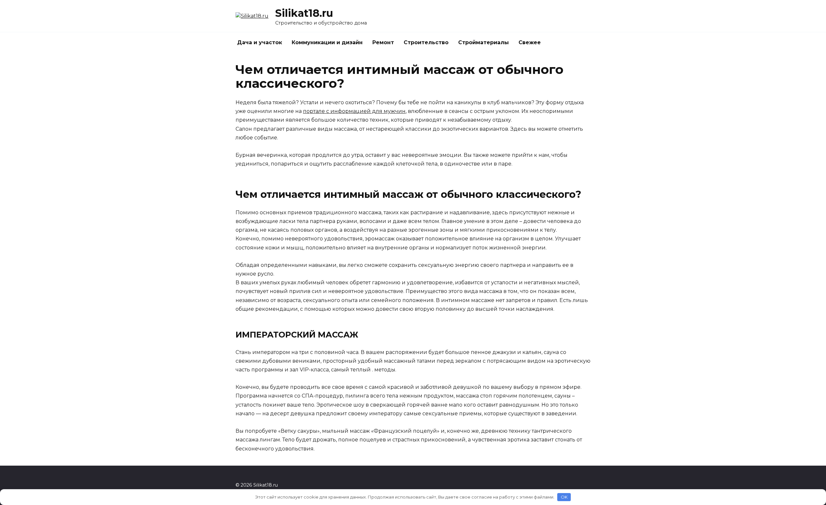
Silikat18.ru (304, 13)
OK (564, 497)
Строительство (426, 42)
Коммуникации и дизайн (327, 42)
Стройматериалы (483, 42)
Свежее (530, 42)
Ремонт (383, 42)
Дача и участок (259, 42)
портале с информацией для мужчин (354, 111)
